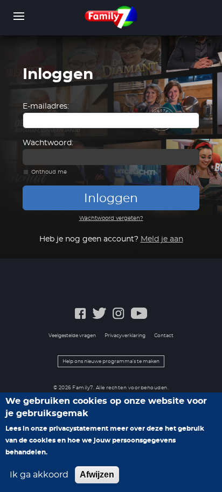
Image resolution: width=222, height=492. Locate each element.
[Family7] (111, 17)
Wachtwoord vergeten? (111, 218)
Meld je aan (162, 239)
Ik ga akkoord (39, 474)
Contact (164, 335)
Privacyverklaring (125, 335)
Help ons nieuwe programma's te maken (111, 361)
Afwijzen (97, 474)
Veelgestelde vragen (72, 335)
